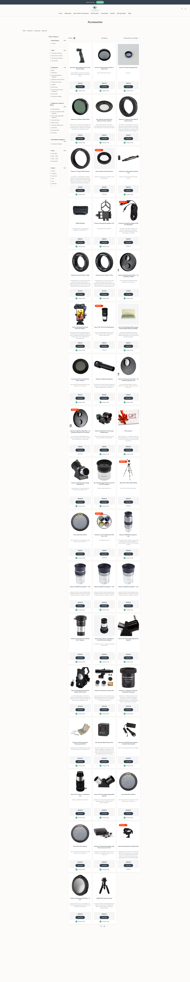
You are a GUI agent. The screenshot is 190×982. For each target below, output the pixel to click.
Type (52, 50)
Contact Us (100, 2)
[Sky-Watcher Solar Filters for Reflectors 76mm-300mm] (104, 106)
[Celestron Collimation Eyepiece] (104, 366)
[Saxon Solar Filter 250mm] (80, 833)
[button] (67, 13)
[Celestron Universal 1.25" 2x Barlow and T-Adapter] (80, 625)
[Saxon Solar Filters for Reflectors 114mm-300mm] (80, 366)
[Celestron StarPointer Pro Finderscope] (128, 833)
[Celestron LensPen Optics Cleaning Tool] (128, 158)
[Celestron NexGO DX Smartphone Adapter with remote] (80, 677)
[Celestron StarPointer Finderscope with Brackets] (104, 418)
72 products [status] (104, 38)
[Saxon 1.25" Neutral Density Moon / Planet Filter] (104, 54)
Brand (53, 168)
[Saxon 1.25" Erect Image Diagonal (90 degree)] (104, 781)
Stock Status (55, 40)
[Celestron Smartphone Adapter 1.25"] (104, 210)
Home (24, 30)
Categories (54, 67)
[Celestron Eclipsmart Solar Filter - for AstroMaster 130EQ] (128, 262)
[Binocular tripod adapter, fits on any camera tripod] (80, 54)
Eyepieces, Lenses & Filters (57, 104)
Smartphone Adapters (58, 139)
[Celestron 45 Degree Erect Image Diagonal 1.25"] (80, 469)
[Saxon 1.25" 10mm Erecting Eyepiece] (104, 314)
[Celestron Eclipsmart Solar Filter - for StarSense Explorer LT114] (128, 366)
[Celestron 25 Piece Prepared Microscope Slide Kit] (80, 729)
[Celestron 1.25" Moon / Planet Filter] (80, 106)
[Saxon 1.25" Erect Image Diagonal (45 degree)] (128, 625)
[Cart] (185, 8)
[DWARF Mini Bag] (80, 210)
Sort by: (130, 38)
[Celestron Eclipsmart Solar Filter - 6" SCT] (80, 885)
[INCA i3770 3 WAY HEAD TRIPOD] (128, 469)
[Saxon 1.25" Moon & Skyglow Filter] (128, 54)
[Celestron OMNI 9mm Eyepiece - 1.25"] (128, 573)
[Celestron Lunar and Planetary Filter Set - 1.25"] (104, 521)
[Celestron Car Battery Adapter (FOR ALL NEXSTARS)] (128, 210)
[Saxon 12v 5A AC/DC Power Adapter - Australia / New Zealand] (128, 729)
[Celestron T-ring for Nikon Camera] (80, 158)
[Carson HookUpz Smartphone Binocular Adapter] (80, 314)
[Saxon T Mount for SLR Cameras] (104, 158)
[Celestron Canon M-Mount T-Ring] (80, 262)
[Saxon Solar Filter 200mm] (128, 781)
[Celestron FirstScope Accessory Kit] (104, 677)
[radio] (74, 38)
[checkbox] (57, 43)
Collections (30, 30)
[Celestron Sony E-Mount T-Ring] (104, 262)
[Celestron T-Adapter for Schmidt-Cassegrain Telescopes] (128, 677)
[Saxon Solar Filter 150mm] (80, 521)
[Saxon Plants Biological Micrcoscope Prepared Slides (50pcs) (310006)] (128, 314)
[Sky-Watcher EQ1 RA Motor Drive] (104, 729)
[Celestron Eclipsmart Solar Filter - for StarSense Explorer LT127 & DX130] (80, 418)
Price (52, 150)
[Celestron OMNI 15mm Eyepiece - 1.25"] (80, 573)
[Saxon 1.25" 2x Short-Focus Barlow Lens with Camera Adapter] (104, 625)
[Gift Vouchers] (128, 418)
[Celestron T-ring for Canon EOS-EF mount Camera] (128, 106)
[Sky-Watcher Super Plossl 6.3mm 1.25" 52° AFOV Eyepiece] (104, 469)
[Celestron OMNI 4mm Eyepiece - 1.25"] (104, 573)
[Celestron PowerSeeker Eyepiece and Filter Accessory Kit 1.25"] (104, 833)
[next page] (107, 926)
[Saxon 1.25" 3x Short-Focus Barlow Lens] (80, 781)
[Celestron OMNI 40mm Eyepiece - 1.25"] (128, 521)
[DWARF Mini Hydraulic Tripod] (104, 885)
